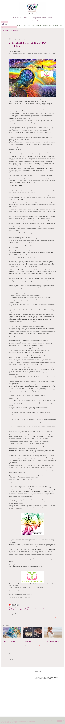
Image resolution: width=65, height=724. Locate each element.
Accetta (59, 720)
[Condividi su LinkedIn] (15, 614)
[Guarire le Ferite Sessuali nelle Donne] (53, 632)
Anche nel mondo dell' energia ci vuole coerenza (11, 640)
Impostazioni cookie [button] (45, 720)
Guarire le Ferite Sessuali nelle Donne (52, 640)
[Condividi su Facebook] (9, 614)
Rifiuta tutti (53, 720)
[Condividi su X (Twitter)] (12, 614)
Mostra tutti (60, 625)
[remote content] (22, 605)
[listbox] (4, 22)
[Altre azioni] (55, 39)
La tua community (15, 30)
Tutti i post (5, 30)
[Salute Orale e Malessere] (32, 632)
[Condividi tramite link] (19, 614)
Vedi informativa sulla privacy (11, 722)
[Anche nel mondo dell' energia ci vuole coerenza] (12, 632)
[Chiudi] (63, 720)
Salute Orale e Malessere (29, 640)
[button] (4, 22)
